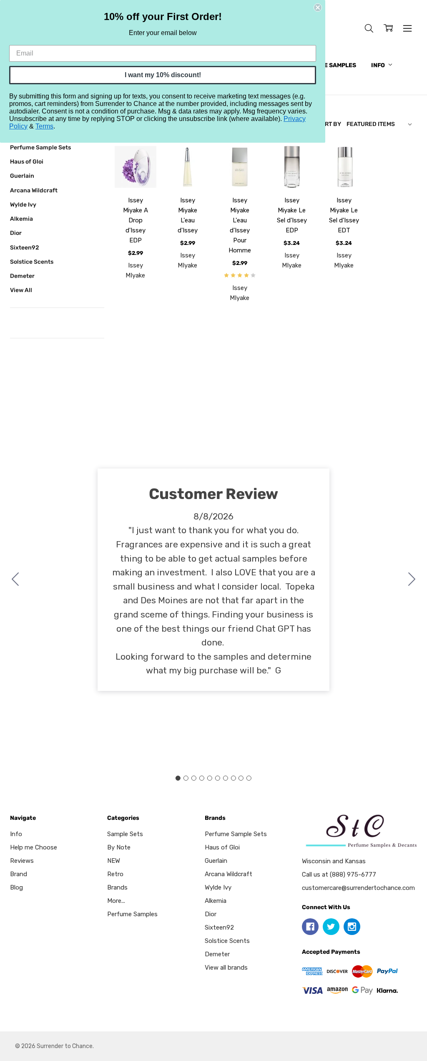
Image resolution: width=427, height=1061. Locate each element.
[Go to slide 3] (193, 778)
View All (21, 290)
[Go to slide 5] (209, 778)
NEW (113, 860)
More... (116, 901)
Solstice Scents (31, 261)
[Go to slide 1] (178, 778)
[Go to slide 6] (217, 778)
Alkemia (21, 218)
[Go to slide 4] (201, 778)
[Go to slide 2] (412, 580)
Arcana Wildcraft (34, 190)
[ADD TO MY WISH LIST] (141, 174)
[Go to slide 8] (233, 778)
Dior (16, 232)
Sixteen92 (24, 247)
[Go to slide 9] (241, 778)
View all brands (226, 967)
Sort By (329, 124)
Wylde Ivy (23, 204)
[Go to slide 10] (15, 580)
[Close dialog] (318, 7)
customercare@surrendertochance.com (358, 888)
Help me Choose (33, 847)
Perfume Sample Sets (40, 147)
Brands (117, 887)
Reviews (22, 860)
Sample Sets (125, 834)
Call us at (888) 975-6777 (339, 874)
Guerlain (22, 175)
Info (378, 65)
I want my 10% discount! (163, 74)
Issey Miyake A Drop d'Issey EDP (135, 220)
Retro (115, 874)
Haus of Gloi (26, 161)
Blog (16, 887)
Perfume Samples (328, 65)
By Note (119, 847)
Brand (18, 874)
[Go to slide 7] (225, 778)
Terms (44, 126)
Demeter (22, 275)
